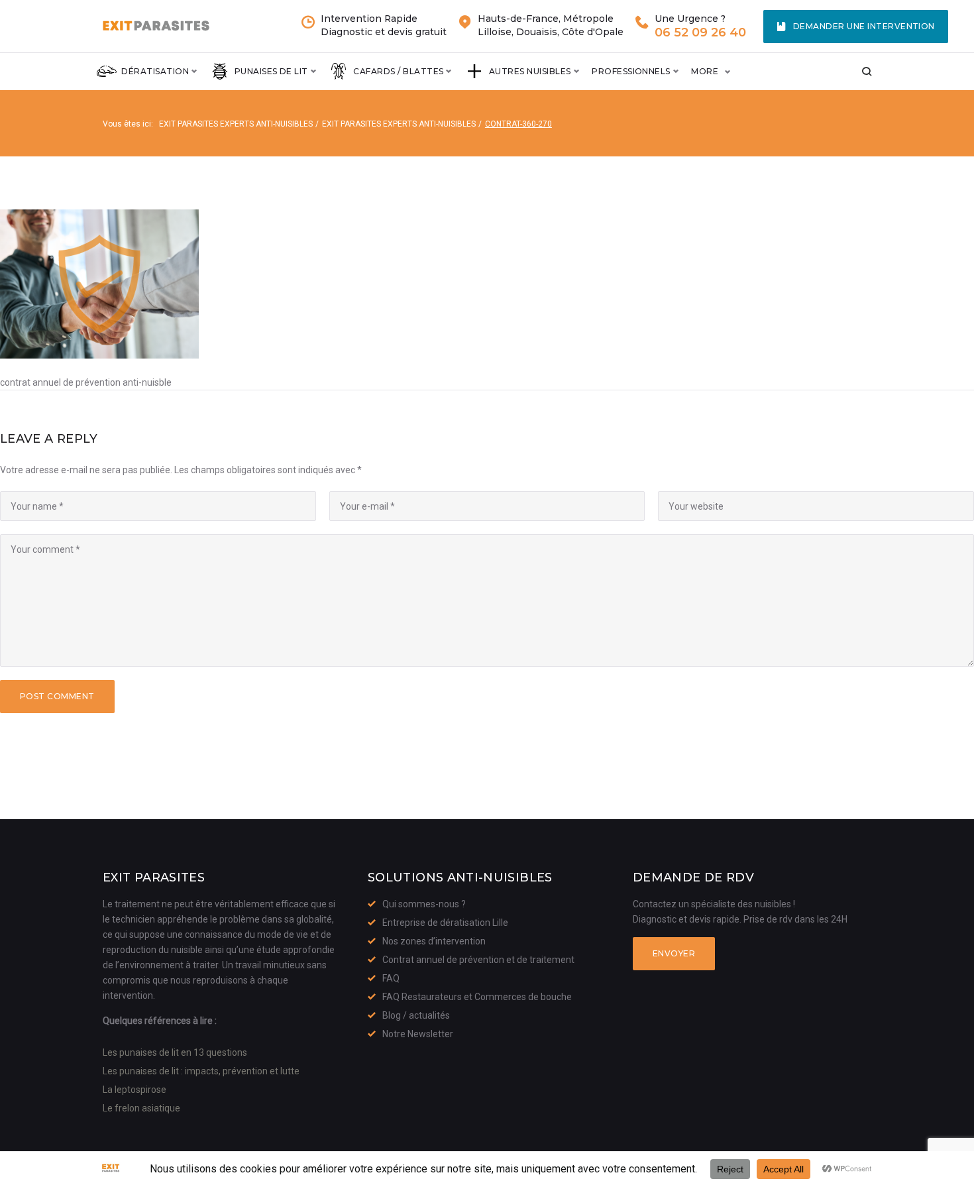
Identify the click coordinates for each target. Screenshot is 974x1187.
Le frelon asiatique (141, 1108)
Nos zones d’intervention (434, 941)
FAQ (391, 978)
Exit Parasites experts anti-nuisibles (236, 124)
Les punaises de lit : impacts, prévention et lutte (201, 1071)
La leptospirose (134, 1089)
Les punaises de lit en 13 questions (175, 1052)
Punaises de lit (271, 71)
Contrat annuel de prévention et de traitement (478, 959)
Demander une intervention (864, 26)
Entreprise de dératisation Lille (445, 922)
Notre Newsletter (417, 1034)
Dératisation (155, 71)
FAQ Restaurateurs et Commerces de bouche (477, 996)
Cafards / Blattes (398, 71)
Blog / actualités (416, 1015)
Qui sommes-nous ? (424, 904)
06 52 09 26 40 (700, 33)
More (704, 71)
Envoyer (674, 953)
